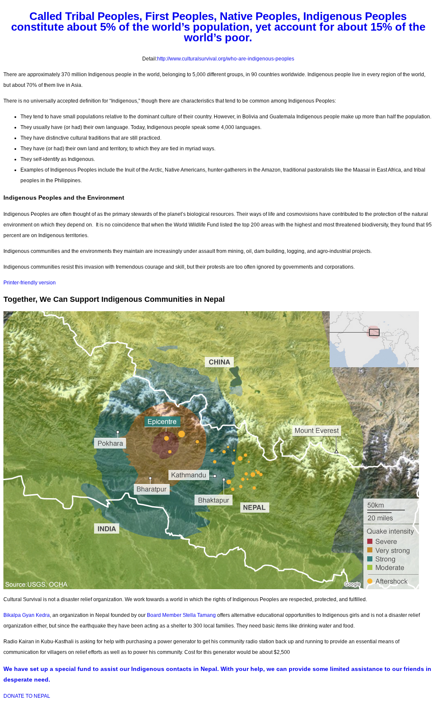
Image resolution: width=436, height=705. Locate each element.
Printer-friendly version (29, 283)
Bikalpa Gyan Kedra (26, 615)
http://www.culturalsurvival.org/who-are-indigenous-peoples (225, 59)
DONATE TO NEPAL (26, 696)
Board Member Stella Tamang (181, 615)
